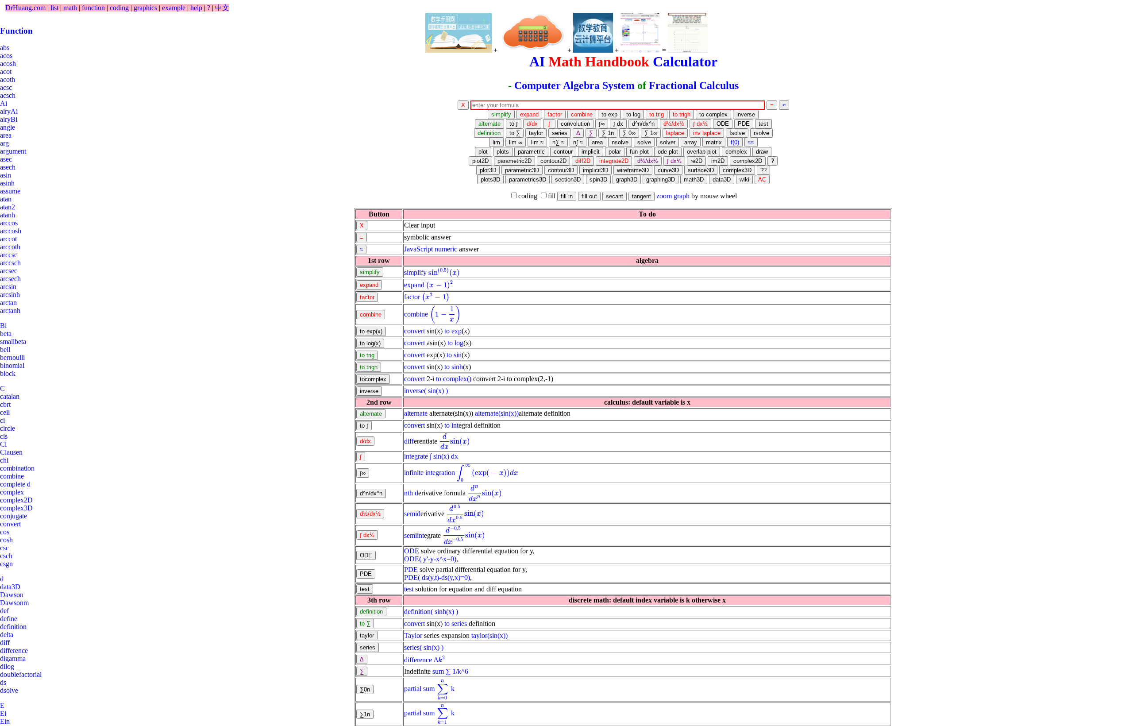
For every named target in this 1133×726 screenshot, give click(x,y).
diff (409, 441)
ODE (411, 551)
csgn (6, 564)
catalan (9, 396)
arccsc (8, 255)
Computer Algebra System (574, 85)
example (173, 8)
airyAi (9, 111)
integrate (416, 456)
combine (416, 314)
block (7, 373)
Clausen (11, 452)
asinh (7, 183)
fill (551, 196)
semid (412, 513)
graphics (145, 8)
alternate (416, 413)
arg (4, 143)
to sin (454, 355)
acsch (7, 95)
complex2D (16, 500)
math (70, 8)
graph (682, 196)
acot (6, 71)
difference (418, 660)
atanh (7, 215)
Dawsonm (14, 602)
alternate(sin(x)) (497, 413)
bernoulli (12, 357)
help (196, 8)
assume (10, 191)
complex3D (16, 508)
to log (455, 343)
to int (451, 425)
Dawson (11, 595)
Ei (3, 713)
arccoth (10, 247)
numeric (446, 249)
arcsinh (10, 294)
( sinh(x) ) (444, 611)
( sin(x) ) (436, 390)
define (8, 618)
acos (6, 55)
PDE (411, 569)
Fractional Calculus (694, 85)
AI (537, 62)
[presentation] (444, 272)
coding (119, 8)
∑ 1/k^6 (457, 671)
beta (6, 333)
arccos (9, 223)
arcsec (8, 270)
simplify (415, 272)
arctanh (10, 310)
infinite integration (429, 472)
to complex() (453, 378)
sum (438, 671)
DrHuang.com (25, 8)
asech (7, 167)
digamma (13, 658)
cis (4, 436)
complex (12, 492)
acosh (8, 63)
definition (417, 611)
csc (4, 548)
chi (4, 460)
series (412, 647)
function (93, 8)
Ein (5, 721)
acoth (7, 79)
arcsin (8, 286)
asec (6, 159)
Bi (3, 325)
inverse (414, 390)
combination (17, 468)
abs (4, 47)
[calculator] (532, 33)
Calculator (685, 62)
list (54, 8)
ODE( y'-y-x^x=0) (430, 559)
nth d (411, 493)
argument (13, 151)
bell (5, 349)
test (408, 589)
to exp (453, 331)
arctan (8, 302)
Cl (3, 444)
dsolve (9, 690)
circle (7, 428)
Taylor (413, 635)
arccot (8, 239)
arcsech (10, 278)
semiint (414, 535)
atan (6, 199)
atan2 (7, 207)
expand (414, 285)
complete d (15, 484)
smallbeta (13, 341)
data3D (10, 587)
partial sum (419, 688)
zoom (664, 196)
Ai (3, 103)
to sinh (453, 367)
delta (6, 634)
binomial (12, 365)
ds (3, 682)
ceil (5, 412)
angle (7, 127)
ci (2, 420)
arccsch (10, 262)
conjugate (13, 516)
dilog (7, 666)
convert (414, 331)
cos (4, 532)
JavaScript (418, 249)
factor (412, 297)
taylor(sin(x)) (489, 635)
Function (16, 30)
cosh (6, 540)
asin (5, 175)
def (4, 610)
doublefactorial (21, 674)
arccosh (10, 231)
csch (6, 556)
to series (455, 623)
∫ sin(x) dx (444, 456)
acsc (6, 87)
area (6, 135)
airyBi (8, 119)
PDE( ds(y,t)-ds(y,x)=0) (437, 577)
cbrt (5, 404)
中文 (222, 8)
